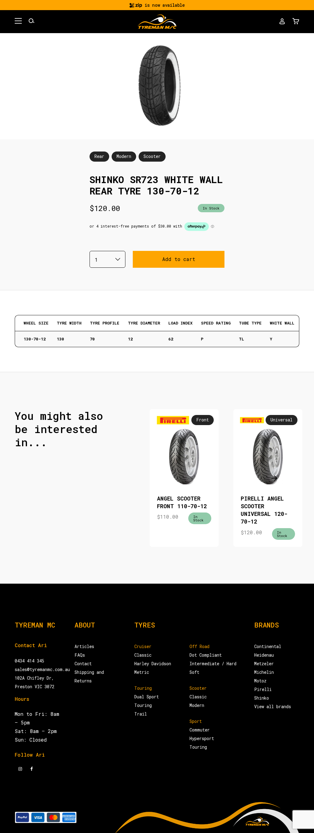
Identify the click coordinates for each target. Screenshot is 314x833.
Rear (99, 156)
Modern (124, 156)
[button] (18, 21)
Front (202, 420)
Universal (281, 420)
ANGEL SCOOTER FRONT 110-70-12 (182, 502)
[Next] (272, 478)
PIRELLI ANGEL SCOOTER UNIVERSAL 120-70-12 (264, 510)
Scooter (152, 156)
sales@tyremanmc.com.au (42, 669)
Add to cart (178, 259)
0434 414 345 (29, 661)
